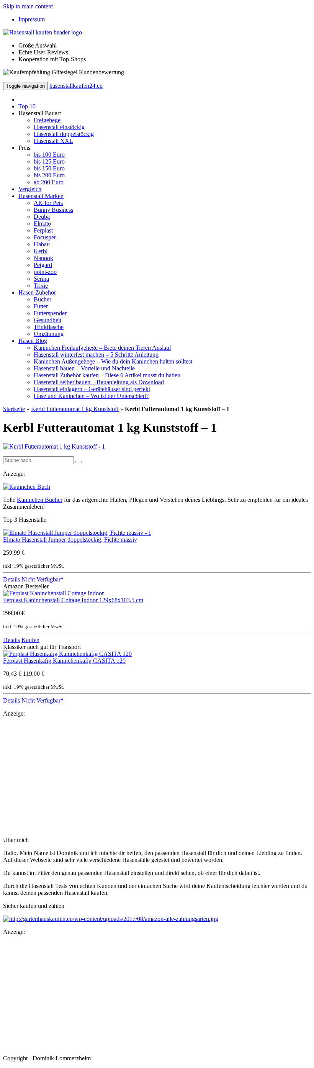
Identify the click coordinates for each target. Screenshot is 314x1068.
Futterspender (50, 313)
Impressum (31, 19)
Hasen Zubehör (37, 292)
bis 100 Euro (49, 154)
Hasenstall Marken (41, 196)
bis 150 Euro (49, 168)
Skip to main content (28, 6)
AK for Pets (48, 203)
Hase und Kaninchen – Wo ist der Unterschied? (91, 396)
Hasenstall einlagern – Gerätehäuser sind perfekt (92, 389)
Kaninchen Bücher (39, 499)
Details (11, 579)
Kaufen (30, 640)
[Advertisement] (157, 776)
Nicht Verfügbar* (42, 579)
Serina (41, 278)
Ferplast (43, 230)
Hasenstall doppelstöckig (64, 134)
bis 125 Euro (49, 161)
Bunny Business (53, 209)
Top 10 (27, 106)
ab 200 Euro (49, 182)
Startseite (14, 409)
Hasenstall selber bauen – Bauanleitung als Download (99, 382)
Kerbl (40, 251)
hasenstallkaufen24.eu (76, 85)
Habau (42, 244)
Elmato (42, 223)
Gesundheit (47, 320)
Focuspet (45, 237)
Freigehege (47, 120)
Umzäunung (49, 334)
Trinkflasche (49, 327)
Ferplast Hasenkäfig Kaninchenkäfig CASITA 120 (64, 660)
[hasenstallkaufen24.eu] (42, 32)
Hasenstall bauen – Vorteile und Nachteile (84, 368)
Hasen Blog (32, 340)
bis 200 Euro (49, 175)
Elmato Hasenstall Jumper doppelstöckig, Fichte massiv (70, 539)
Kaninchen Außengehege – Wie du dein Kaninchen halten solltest (113, 361)
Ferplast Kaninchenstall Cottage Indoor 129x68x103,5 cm (73, 600)
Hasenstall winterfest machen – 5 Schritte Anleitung (96, 354)
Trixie (41, 285)
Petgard (43, 265)
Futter (41, 306)
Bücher (42, 299)
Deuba (42, 216)
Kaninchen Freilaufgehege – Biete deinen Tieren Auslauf (102, 347)
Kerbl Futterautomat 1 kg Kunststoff (75, 409)
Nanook (43, 258)
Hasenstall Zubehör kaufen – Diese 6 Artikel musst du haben (107, 375)
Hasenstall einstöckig (59, 127)
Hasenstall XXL (53, 141)
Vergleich (29, 189)
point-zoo (45, 272)
